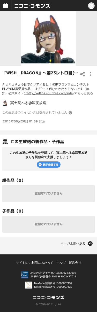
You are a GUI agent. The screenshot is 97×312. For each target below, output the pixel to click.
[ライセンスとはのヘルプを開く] (70, 112)
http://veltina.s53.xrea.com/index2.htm (54, 93)
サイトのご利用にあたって (34, 262)
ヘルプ (61, 262)
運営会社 (75, 262)
